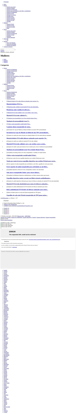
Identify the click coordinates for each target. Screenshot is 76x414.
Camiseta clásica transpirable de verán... (19, 127)
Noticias (5, 41)
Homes (5, 5)
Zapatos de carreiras (11, 15)
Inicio (5, 4)
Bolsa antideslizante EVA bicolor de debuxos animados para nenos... (27, 189)
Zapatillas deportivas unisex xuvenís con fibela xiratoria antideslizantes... (29, 178)
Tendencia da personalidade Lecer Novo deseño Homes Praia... (26, 149)
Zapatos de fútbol (11, 8)
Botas (8, 28)
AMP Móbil (27, 216)
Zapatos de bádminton (12, 12)
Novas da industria (11, 42)
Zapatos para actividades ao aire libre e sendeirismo (19, 11)
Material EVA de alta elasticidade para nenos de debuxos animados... (27, 184)
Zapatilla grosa (10, 16)
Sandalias (9, 36)
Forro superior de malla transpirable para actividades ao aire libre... (27, 167)
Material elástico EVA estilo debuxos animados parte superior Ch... (27, 138)
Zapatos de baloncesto (12, 9)
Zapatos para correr (11, 7)
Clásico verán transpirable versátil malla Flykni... (22, 155)
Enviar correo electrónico (6, 220)
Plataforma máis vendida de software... (18, 110)
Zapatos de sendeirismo (16, 217)
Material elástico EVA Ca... (15, 104)
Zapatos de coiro (10, 20)
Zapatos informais (11, 19)
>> (10, 198)
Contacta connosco (8, 46)
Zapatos (34, 217)
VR (7, 40)
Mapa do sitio (20, 216)
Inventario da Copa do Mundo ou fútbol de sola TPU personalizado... (28, 132)
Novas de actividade (11, 44)
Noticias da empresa (11, 45)
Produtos (6, 60)
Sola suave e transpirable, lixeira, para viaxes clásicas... (23, 172)
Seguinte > (6, 198)
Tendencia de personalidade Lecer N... (18, 121)
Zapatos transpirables (50, 217)
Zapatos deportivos (27, 217)
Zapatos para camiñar (6, 217)
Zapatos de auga (10, 25)
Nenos (5, 29)
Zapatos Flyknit (10, 24)
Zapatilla (9, 21)
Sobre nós (6, 38)
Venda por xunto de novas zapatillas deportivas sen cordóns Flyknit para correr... (31, 161)
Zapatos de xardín (11, 26)
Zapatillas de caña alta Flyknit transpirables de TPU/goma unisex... (27, 195)
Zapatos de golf (10, 13)
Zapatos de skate (10, 17)
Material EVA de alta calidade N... (17, 115)
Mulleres (6, 22)
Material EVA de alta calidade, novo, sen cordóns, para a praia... (26, 144)
